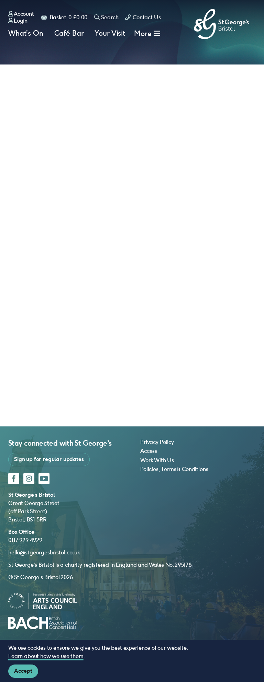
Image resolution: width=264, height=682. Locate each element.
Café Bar (69, 33)
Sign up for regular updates (49, 459)
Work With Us (157, 460)
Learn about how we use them (46, 656)
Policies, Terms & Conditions (174, 469)
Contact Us (146, 17)
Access (148, 451)
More (143, 33)
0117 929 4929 (25, 540)
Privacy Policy (157, 442)
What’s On (25, 33)
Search (109, 17)
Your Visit (110, 33)
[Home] (221, 24)
